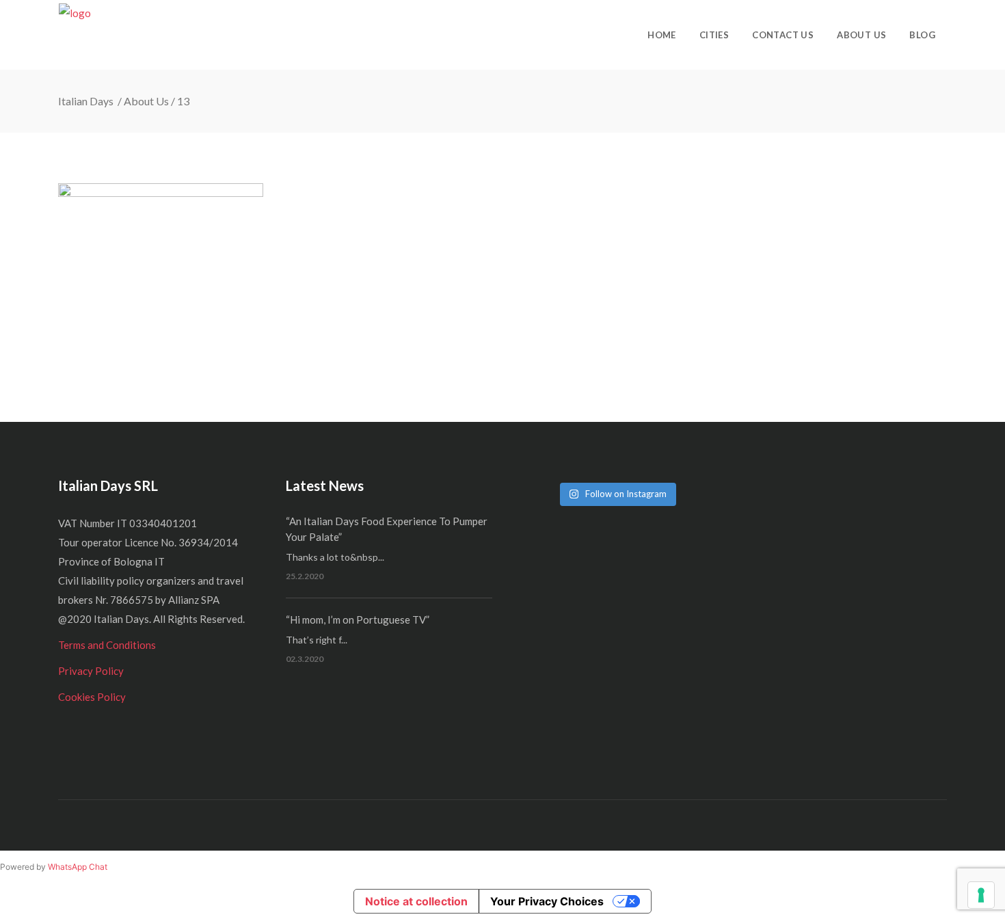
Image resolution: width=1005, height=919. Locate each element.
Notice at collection (416, 901)
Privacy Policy (91, 671)
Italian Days (87, 100)
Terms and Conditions (107, 645)
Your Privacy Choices (547, 901)
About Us (146, 100)
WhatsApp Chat (77, 867)
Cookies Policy (92, 697)
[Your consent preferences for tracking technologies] (981, 895)
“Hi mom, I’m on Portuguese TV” (357, 619)
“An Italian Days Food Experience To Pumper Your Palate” (386, 529)
